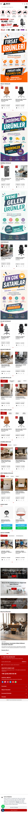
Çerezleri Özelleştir (14, 807)
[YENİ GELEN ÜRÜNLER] (14, 215)
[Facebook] (3, 682)
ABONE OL (24, 661)
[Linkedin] (10, 682)
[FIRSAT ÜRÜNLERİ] (14, 57)
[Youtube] (13, 682)
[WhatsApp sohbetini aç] (3, 806)
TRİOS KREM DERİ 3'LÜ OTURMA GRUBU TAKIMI (6, 461)
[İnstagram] (5, 682)
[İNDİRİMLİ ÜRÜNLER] (14, 136)
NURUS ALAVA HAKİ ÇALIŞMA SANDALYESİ (20, 520)
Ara (26, 7)
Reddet (17, 802)
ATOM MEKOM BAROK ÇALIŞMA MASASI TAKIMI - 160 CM (21, 100)
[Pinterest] (8, 682)
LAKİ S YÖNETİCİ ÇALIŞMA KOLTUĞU (21, 337)
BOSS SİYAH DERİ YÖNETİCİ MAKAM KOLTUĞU (6, 100)
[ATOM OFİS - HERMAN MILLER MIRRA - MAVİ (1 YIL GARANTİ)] (7, 544)
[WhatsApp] (16, 682)
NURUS (17, 399)
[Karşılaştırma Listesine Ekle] (7, 108)
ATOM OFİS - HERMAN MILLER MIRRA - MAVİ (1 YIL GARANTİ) (6, 552)
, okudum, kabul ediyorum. (11, 664)
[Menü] (1, 4)
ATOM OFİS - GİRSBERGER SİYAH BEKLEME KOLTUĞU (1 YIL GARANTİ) (21, 552)
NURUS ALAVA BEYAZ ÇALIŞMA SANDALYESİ (5, 520)
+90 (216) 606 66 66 (9, 674)
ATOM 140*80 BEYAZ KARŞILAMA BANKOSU (20, 492)
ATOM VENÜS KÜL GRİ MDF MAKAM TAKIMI (6, 365)
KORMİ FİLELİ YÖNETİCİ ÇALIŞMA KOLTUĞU (5, 258)
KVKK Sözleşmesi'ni (6, 664)
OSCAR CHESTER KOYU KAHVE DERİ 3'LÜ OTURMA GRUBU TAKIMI (21, 258)
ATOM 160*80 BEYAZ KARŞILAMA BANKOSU (5, 492)
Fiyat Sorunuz (21, 402)
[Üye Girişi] (24, 3)
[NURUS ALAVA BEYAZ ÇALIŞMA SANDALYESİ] (7, 513)
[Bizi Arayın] (2, 810)
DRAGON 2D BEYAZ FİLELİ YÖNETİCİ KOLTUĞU (21, 430)
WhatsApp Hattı (21, 405)
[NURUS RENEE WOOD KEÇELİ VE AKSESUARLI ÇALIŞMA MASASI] (21, 390)
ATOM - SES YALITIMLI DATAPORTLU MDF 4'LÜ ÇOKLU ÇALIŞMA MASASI (6, 179)
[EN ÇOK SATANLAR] (14, 295)
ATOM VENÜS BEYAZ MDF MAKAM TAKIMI (20, 365)
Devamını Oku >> (5, 650)
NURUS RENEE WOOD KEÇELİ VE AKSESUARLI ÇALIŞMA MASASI (20, 398)
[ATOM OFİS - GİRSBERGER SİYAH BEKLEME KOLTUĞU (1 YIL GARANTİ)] (21, 544)
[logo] (7, 4)
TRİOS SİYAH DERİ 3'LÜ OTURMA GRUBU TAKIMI (20, 461)
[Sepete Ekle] (2, 108)
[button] (11, 189)
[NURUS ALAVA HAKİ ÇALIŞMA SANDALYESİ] (21, 513)
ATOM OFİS (3, 101)
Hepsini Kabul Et (14, 810)
